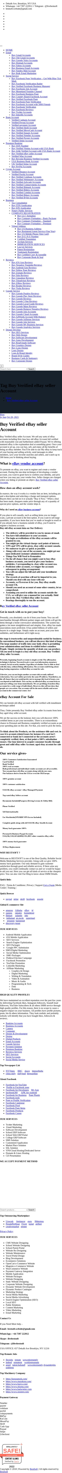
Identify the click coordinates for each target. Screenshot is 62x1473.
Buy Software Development (24, 337)
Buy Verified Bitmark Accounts (26, 187)
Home (8, 398)
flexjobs (9, 1360)
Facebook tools (13, 1098)
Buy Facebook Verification (24, 107)
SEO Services (12, 1054)
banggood (20, 920)
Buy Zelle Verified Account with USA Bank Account (36, 151)
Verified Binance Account (23, 172)
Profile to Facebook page (17, 1087)
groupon (11, 920)
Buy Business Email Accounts (25, 68)
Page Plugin (34, 1095)
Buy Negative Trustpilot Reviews (27, 265)
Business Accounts (14, 1026)
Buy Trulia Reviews (21, 288)
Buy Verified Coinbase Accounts (26, 177)
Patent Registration (25, 249)
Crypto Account (13, 169)
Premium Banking (14, 143)
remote (18, 1360)
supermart (30, 918)
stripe (16, 899)
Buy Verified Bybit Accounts (25, 197)
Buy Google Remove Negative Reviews (30, 309)
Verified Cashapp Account (23, 120)
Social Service (12, 76)
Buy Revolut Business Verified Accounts (30, 159)
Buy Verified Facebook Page (25, 99)
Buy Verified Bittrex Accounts (25, 190)
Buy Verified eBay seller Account (27, 153)
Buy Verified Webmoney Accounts (27, 179)
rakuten (18, 913)
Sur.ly (16, 1461)
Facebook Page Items (15, 1108)
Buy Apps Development (23, 340)
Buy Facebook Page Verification (26, 102)
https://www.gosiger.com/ (17, 1392)
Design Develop (13, 330)
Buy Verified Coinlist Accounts (26, 192)
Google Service (13, 291)
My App (35, 1090)
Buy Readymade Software (24, 343)
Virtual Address (19, 226)
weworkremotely (30, 1360)
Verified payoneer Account (24, 125)
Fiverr (24, 1224)
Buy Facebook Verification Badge (27, 83)
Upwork (9, 1221)
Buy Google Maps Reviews (24, 306)
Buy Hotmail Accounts (22, 63)
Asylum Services (25, 241)
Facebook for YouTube (16, 1085)
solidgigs (10, 1367)
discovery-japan (13, 923)
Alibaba (18, 910)
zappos (9, 913)
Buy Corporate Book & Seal (30, 257)
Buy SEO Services (20, 332)
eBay (27, 910)
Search (31, 369)
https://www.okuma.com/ (17, 1386)
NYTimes (10, 1071)
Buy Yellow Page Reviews (24, 270)
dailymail (21, 1073)
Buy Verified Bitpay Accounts (25, 195)
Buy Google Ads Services (23, 322)
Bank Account (12, 117)
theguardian (32, 1073)
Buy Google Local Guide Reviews (27, 304)
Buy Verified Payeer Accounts (25, 138)
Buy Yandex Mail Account (24, 71)
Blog (2, 414)
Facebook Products (14, 1110)
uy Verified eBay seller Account (20, 605)
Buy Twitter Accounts (22, 112)
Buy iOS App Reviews (22, 262)
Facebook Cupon (13, 1113)
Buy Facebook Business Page (25, 94)
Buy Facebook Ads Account (24, 89)
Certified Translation (26, 239)
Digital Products (13, 1039)
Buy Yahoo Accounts (21, 65)
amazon (9, 910)
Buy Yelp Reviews (20, 275)
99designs (39, 1221)
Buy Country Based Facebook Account (29, 96)
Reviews (10, 260)
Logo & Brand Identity (22, 353)
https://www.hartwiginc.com (19, 1389)
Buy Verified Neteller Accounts (26, 135)
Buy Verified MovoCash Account (27, 130)
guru (30, 1221)
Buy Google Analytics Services (26, 327)
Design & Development (16, 1033)
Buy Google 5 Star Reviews (24, 301)
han (3, 417)
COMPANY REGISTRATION (26, 213)
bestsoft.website (11, 1455)
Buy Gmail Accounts (21, 55)
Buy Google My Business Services (27, 324)
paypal (9, 899)
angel (8, 1365)
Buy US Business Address (29, 229)
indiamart (10, 918)
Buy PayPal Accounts (21, 166)
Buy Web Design (19, 335)
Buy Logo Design (20, 348)
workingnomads (31, 1362)
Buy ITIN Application (22, 205)
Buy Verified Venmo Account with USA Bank (33, 148)
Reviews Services (14, 1052)
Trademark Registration (28, 252)
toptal (31, 1224)
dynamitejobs (50, 1365)
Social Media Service (15, 1059)
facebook (30, 899)
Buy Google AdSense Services (26, 319)
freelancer (20, 1221)
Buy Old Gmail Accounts (23, 58)
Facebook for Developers (17, 1090)
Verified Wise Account (22, 156)
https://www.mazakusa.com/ (18, 1381)
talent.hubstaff (18, 1365)
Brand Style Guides (20, 355)
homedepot (29, 913)
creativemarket (12, 1226)
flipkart (9, 915)
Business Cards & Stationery (25, 358)
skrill (22, 899)
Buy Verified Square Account (25, 133)
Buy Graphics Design (21, 345)
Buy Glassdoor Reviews (23, 278)
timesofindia (37, 1071)
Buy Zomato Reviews (22, 273)
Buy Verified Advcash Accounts (26, 182)
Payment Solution (14, 1046)
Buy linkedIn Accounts (22, 115)
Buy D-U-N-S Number (27, 236)
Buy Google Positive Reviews (25, 293)
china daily (11, 1073)
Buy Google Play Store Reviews (26, 296)
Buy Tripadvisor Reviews (23, 280)
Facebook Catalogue (15, 1103)
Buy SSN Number (20, 146)
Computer (10, 1031)
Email (8, 52)
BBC (20, 1071)
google (40, 899)
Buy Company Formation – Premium (34, 223)
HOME (9, 50)
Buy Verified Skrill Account (24, 128)
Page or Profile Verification (18, 1100)
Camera (9, 1028)
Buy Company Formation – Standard (34, 221)
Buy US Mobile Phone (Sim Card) (33, 234)
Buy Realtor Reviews (21, 286)
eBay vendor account (27, 463)
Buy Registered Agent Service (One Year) (36, 231)
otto (26, 915)
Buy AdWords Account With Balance (29, 317)
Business (10, 200)
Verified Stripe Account (22, 140)
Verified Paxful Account (22, 174)
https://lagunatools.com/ (16, 1379)
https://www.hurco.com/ (17, 1384)
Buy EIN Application (21, 208)
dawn (27, 1071)
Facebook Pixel (13, 1105)
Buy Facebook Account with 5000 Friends (31, 104)
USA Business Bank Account (25, 161)
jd (32, 910)
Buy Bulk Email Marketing (24, 73)
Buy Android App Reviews (24, 267)
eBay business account (28, 509)
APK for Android (29, 1092)
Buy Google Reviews (21, 298)
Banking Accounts (14, 1023)
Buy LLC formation (26, 216)
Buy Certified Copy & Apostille (31, 254)
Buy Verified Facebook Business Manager (31, 86)
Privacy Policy (6, 1231)
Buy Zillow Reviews (21, 283)
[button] (31, 517)
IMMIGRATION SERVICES (31, 244)
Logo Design (18, 350)
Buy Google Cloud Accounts (25, 314)
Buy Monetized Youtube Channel (27, 91)
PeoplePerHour (13, 1224)
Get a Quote (49, 885)
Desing (9, 1036)
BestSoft (34, 1469)
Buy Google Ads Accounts (24, 311)
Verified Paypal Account (23, 122)
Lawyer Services (25, 247)
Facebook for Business (16, 1095)
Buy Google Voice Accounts (25, 60)
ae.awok (20, 918)
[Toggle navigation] (1, 45)
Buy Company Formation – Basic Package (36, 218)
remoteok (18, 1362)
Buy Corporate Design (22, 361)
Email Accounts (13, 1041)
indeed (9, 1362)
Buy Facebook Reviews (22, 109)
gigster (24, 1226)
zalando (18, 915)
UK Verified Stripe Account (24, 164)
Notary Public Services (22, 210)
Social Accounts (13, 1057)
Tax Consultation (19, 203)
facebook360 (12, 1092)
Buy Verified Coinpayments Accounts (29, 184)
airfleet (38, 1224)
